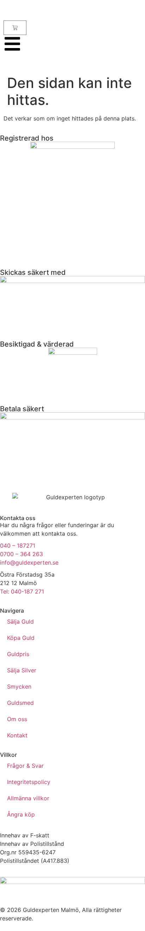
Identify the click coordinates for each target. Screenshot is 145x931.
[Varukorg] (15, 27)
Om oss (17, 719)
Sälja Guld (20, 621)
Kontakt (17, 735)
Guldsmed (20, 702)
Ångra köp (21, 814)
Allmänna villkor (28, 798)
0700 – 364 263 (21, 554)
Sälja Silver (21, 670)
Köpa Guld (20, 637)
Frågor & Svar (25, 765)
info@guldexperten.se (29, 562)
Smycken (19, 686)
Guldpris (18, 654)
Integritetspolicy (28, 781)
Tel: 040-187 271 (22, 591)
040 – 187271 (17, 545)
